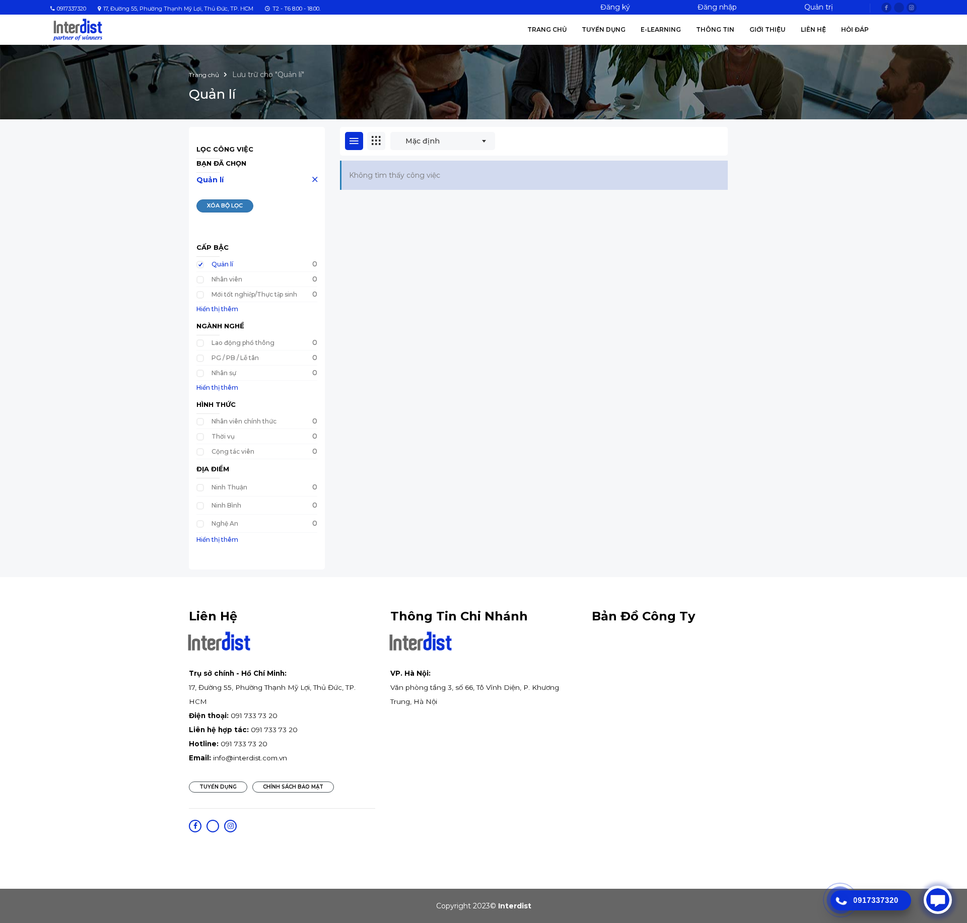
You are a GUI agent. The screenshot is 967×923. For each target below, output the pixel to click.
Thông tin (715, 29)
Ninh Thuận (229, 487)
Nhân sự (224, 373)
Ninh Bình (226, 505)
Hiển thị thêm (217, 309)
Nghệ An (225, 523)
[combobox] (442, 141)
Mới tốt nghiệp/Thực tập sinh (254, 294)
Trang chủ (547, 29)
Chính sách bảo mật (293, 787)
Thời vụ (223, 436)
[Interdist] (77, 29)
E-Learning (661, 29)
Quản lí (210, 179)
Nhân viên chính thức (244, 421)
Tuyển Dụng (604, 29)
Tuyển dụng (218, 787)
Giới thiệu (767, 29)
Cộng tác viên (233, 451)
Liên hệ (813, 29)
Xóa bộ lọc (225, 205)
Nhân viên (227, 279)
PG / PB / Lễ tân (235, 358)
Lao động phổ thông (243, 342)
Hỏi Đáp (855, 29)
